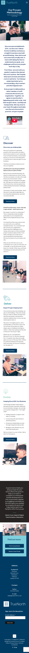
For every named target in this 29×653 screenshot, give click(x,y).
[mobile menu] (26, 2)
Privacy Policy (14, 643)
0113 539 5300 (14, 591)
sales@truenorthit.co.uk (14, 595)
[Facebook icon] (12, 647)
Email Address (10, 615)
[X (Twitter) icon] (14, 647)
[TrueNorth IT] (9, 2)
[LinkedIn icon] (16, 647)
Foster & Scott (14, 641)
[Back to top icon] (14, 636)
